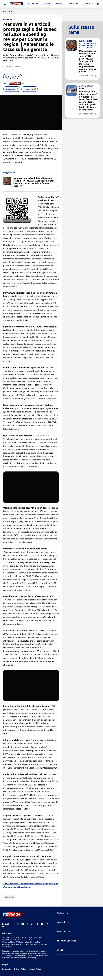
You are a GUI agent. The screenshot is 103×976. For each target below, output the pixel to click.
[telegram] (37, 924)
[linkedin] (32, 924)
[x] (27, 924)
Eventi (60, 950)
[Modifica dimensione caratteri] (19, 76)
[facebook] (13, 924)
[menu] (5, 3)
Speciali (61, 922)
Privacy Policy (20, 969)
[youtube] (42, 924)
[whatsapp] (22, 924)
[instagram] (17, 924)
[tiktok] (46, 924)
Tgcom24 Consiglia (66, 940)
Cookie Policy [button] (35, 969)
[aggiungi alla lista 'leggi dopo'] (13, 76)
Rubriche (61, 931)
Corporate (6, 969)
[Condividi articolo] (6, 76)
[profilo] (98, 3)
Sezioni (60, 913)
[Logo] (16, 4)
